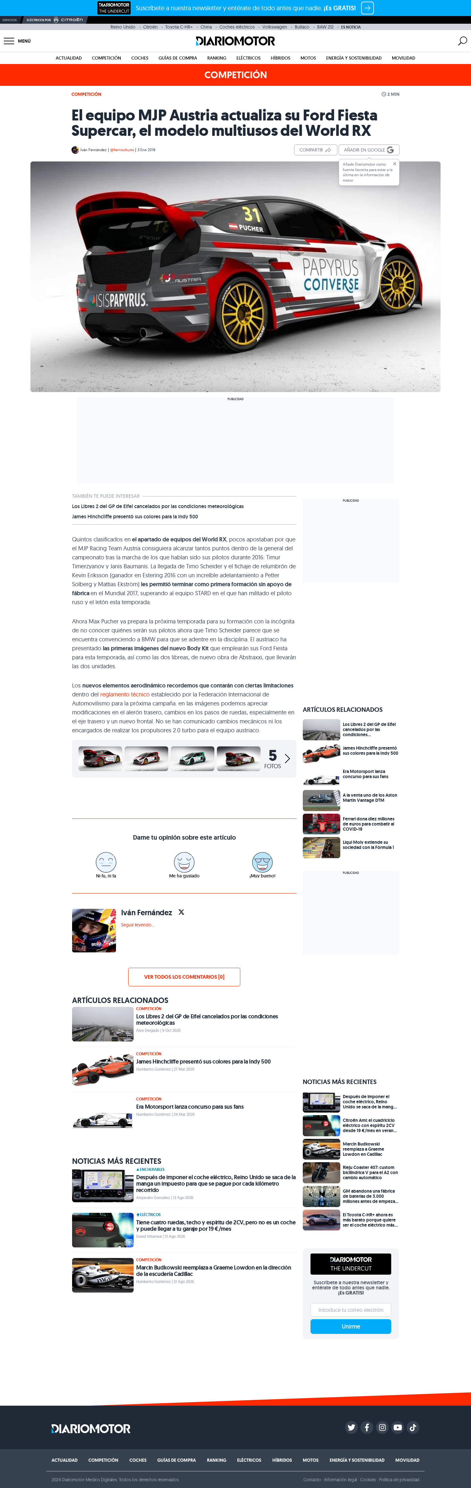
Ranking (216, 58)
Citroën (150, 27)
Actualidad (69, 58)
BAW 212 (325, 27)
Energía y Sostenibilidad (354, 58)
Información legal (340, 1480)
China (206, 27)
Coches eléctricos (237, 27)
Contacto (312, 1480)
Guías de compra (178, 58)
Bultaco (302, 27)
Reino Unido (123, 27)
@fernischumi (122, 149)
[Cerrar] (395, 163)
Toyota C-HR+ (179, 27)
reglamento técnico (125, 694)
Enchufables (152, 1169)
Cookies (368, 1480)
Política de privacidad (399, 1480)
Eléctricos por (39, 20)
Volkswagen (274, 27)
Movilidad (403, 58)
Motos (308, 58)
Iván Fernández (93, 149)
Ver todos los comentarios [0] (184, 977)
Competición (106, 58)
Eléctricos (248, 58)
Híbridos (280, 58)
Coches (139, 58)
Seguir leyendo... (137, 925)
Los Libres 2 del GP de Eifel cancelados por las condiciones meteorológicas (158, 506)
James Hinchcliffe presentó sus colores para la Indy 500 (135, 516)
